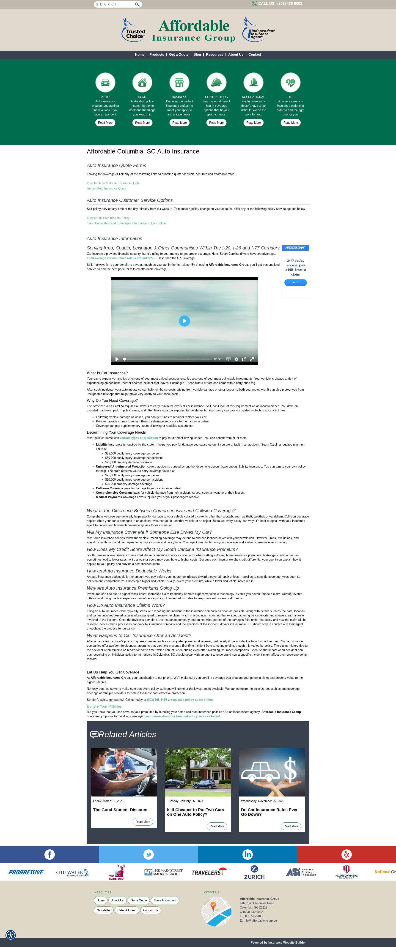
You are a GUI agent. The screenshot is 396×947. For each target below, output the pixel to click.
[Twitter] (148, 854)
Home (100, 900)
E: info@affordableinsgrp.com (259, 920)
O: (251, 912)
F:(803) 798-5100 (251, 916)
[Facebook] (49, 854)
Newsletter (104, 910)
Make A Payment (165, 900)
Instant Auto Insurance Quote (106, 188)
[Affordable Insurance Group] (198, 30)
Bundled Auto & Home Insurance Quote (113, 183)
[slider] (167, 359)
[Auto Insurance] (105, 83)
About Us (117, 900)
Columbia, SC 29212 (253, 907)
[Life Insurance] (290, 83)
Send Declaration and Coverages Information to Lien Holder (126, 223)
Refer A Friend (127, 910)
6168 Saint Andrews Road (257, 903)
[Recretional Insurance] (254, 83)
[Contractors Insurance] (216, 83)
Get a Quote (139, 900)
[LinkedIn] (247, 854)
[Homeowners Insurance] (142, 83)
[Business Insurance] (179, 83)
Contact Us (150, 910)
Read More (105, 122)
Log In (295, 282)
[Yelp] (346, 854)
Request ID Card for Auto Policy (108, 218)
